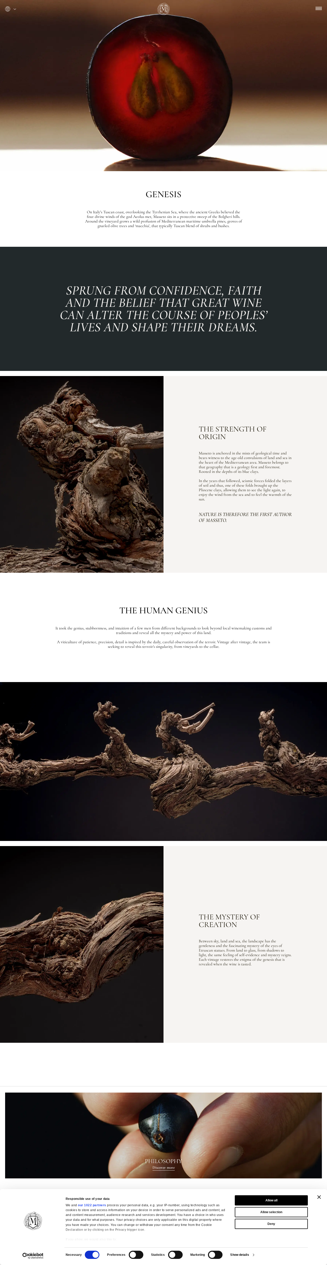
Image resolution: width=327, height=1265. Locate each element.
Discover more (164, 1167)
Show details (239, 1255)
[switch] (136, 1255)
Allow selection (271, 1212)
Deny (271, 1224)
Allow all (271, 1200)
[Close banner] (319, 1197)
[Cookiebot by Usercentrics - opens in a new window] (33, 1256)
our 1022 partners (92, 1205)
